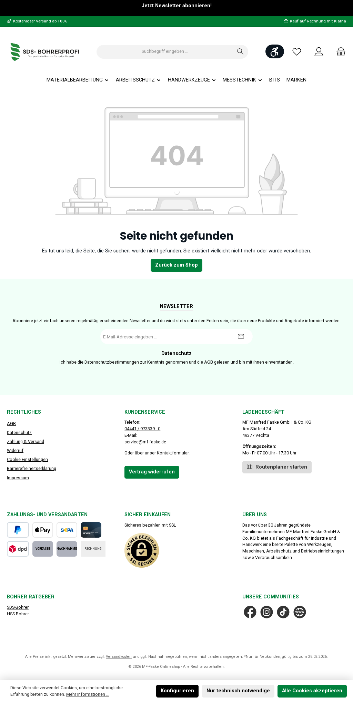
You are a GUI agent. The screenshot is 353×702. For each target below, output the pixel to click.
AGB (208, 362)
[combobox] (165, 52)
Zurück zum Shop (176, 265)
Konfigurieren (177, 691)
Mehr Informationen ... (87, 694)
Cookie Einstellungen (27, 459)
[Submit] (241, 336)
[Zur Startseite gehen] (45, 52)
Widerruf (15, 450)
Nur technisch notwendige (238, 691)
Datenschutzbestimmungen (111, 362)
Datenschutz (19, 432)
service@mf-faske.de (145, 441)
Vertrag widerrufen (152, 472)
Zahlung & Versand (25, 441)
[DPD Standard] (18, 549)
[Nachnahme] (67, 549)
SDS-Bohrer (18, 607)
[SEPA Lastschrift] (67, 530)
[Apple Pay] (42, 530)
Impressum (18, 477)
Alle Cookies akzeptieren (312, 691)
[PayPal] (18, 530)
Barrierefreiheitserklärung (31, 468)
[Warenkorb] (339, 52)
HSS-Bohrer (18, 613)
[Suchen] (240, 52)
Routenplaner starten (280, 467)
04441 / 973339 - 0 (142, 428)
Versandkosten (119, 656)
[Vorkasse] (42, 549)
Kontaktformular (173, 452)
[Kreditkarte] (91, 530)
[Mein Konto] (319, 52)
